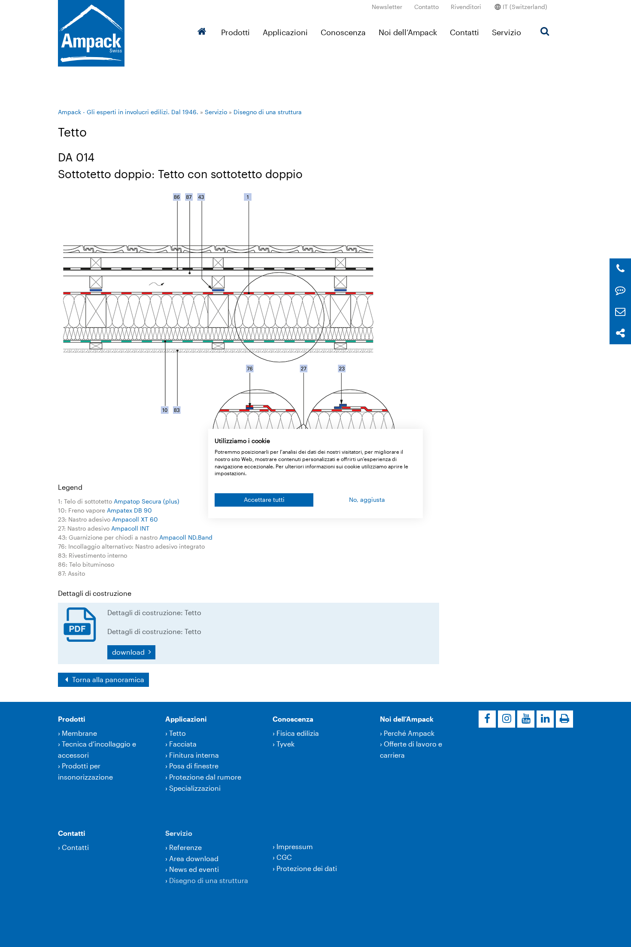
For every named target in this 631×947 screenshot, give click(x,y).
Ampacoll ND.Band (185, 537)
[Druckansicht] (564, 719)
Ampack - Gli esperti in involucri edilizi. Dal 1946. (128, 111)
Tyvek (285, 744)
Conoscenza (343, 32)
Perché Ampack (409, 733)
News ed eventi (194, 869)
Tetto (177, 733)
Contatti (464, 32)
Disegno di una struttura (268, 111)
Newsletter (387, 6)
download (129, 652)
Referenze (185, 847)
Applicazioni (285, 32)
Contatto (426, 6)
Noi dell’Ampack (408, 32)
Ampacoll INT (130, 528)
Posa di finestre (193, 766)
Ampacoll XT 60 (135, 519)
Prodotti (235, 32)
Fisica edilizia (297, 733)
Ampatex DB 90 (129, 510)
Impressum (294, 846)
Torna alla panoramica (107, 679)
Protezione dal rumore (205, 777)
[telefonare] (620, 269)
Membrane (79, 733)
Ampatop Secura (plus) (146, 501)
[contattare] (620, 290)
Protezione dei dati (306, 868)
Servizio (506, 32)
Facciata (183, 744)
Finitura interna (194, 755)
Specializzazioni (195, 788)
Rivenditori (466, 6)
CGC (284, 857)
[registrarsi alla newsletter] (620, 312)
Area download (193, 858)
